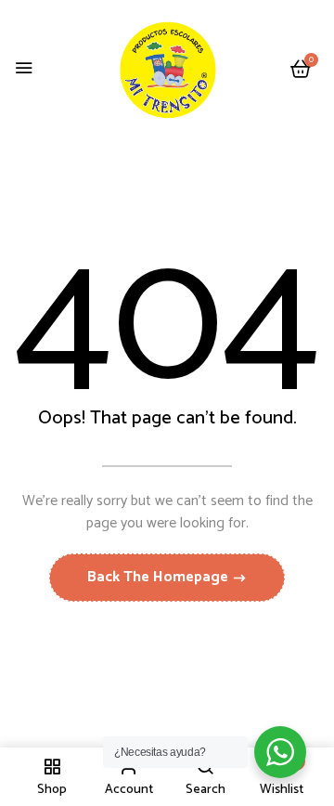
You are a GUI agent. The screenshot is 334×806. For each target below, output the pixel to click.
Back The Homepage (159, 577)
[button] (300, 70)
